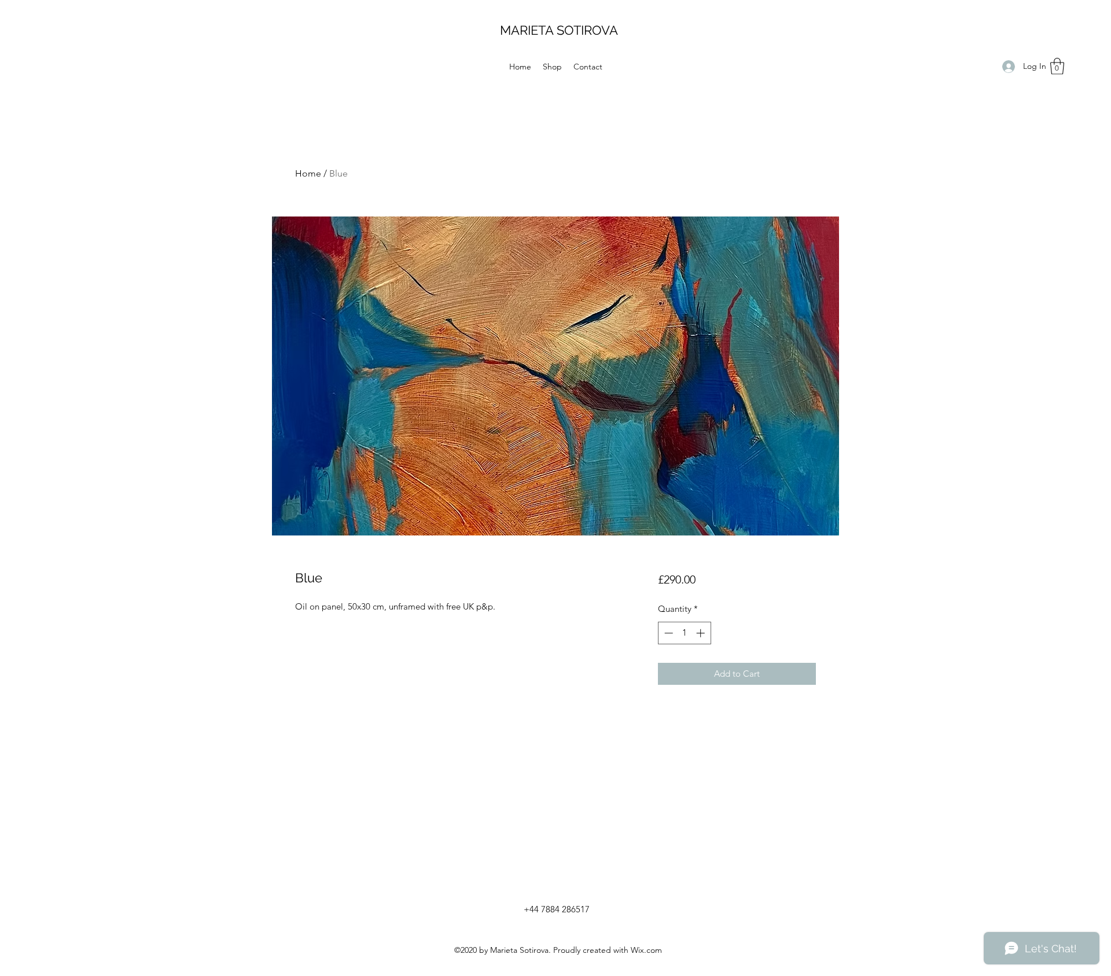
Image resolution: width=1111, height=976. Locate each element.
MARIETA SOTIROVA (559, 30)
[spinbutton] (684, 633)
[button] (1057, 66)
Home (308, 173)
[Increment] (701, 633)
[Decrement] (667, 633)
